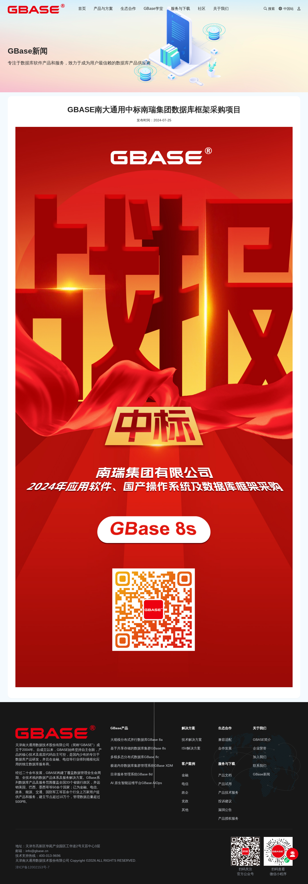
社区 (201, 8)
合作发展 (225, 748)
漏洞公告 (225, 810)
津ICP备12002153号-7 (32, 867)
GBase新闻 (261, 774)
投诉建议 (225, 801)
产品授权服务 (228, 818)
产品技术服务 (228, 792)
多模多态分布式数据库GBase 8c (134, 757)
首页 (82, 8)
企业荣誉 (259, 748)
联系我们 (259, 765)
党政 (185, 801)
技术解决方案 (192, 740)
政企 (185, 792)
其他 (185, 810)
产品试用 (225, 784)
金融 (185, 775)
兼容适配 (225, 740)
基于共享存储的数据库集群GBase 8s (138, 748)
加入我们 (259, 757)
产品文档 (225, 775)
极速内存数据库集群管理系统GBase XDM (141, 765)
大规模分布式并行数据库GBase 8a (136, 740)
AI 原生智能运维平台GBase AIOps (136, 783)
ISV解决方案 (191, 748)
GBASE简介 (262, 740)
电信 (185, 784)
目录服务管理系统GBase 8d (131, 774)
